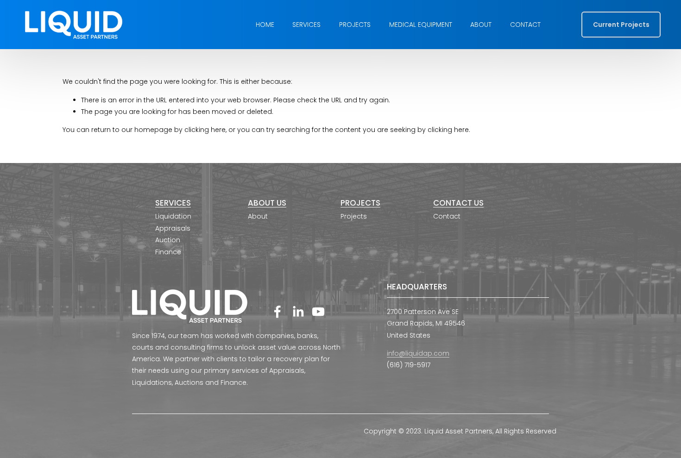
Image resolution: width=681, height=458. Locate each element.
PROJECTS (360, 204)
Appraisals (172, 228)
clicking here (205, 129)
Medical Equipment (420, 24)
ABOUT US (267, 204)
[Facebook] (277, 311)
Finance (168, 252)
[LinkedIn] (297, 311)
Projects (355, 24)
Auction (167, 240)
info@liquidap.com (418, 353)
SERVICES (173, 204)
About (481, 24)
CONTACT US (458, 204)
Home (265, 24)
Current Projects (621, 24)
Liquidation (173, 216)
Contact (525, 24)
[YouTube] (318, 311)
